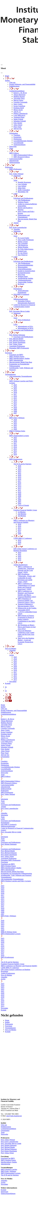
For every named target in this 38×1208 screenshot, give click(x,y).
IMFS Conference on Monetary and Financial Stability (19, 966)
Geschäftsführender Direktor (10, 767)
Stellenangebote (6, 789)
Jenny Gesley (5, 730)
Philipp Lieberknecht (8, 740)
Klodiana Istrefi (6, 734)
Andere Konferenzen (8, 973)
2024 (2, 887)
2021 (2, 928)
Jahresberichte (5, 787)
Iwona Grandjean (6, 732)
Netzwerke (4, 773)
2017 (2, 895)
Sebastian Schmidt (7, 747)
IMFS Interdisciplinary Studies (11, 868)
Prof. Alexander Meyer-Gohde (11, 832)
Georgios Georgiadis (8, 728)
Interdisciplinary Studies (9, 1162)
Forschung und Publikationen (10, 805)
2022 (2, 926)
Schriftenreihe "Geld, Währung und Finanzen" (16, 875)
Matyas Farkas (6, 726)
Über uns (4, 708)
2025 (2, 886)
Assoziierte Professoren (8, 858)
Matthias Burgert (6, 723)
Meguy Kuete (5, 736)
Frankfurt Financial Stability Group (12, 964)
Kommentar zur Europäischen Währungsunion (16, 873)
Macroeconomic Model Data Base (12, 871)
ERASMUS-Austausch (8, 824)
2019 (2, 891)
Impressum (4, 1192)
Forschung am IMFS (8, 864)
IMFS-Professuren (7, 792)
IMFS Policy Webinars (8, 916)
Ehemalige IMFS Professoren (10, 860)
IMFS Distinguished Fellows (10, 781)
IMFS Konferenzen (7, 957)
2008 (2, 912)
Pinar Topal (5, 753)
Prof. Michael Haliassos (9, 853)
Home (3, 705)
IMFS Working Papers (8, 866)
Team (3, 774)
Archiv (3, 979)
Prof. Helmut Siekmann (9, 844)
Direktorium (5, 765)
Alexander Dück (6, 725)
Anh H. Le (4, 738)
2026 (2, 920)
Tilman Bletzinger (7, 721)
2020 (2, 930)
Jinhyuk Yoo (5, 755)
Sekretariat (4, 799)
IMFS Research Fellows (9, 783)
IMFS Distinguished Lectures (10, 934)
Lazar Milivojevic (7, 741)
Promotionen (5, 822)
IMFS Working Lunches (9, 1169)
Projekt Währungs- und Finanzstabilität (14, 710)
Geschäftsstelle (6, 769)
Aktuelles (4, 813)
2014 (2, 901)
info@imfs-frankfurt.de (14, 1116)
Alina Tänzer (5, 751)
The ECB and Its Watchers (10, 962)
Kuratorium (5, 763)
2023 (2, 889)
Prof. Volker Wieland (8, 794)
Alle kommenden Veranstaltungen (12, 879)
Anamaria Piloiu (6, 743)
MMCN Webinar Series (9, 932)
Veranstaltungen (6, 877)
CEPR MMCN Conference (10, 968)
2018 (2, 893)
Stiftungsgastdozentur (8, 826)
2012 (2, 904)
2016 (2, 897)
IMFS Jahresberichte (8, 870)
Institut (3, 707)
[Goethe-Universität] (11, 1206)
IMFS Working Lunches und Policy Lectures (16, 881)
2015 (2, 899)
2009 (2, 910)
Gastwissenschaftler (7, 785)
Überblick (4, 761)
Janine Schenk (5, 745)
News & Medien (6, 975)
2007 (2, 914)
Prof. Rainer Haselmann (9, 855)
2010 (2, 908)
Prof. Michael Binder (8, 851)
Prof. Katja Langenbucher (9, 808)
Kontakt (3, 1010)
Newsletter (4, 1008)
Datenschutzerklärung (8, 1193)
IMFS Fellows (5, 776)
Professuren (5, 790)
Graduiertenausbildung (8, 714)
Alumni (3, 806)
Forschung (4, 862)
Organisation (5, 757)
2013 (2, 903)
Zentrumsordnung (7, 771)
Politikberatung (6, 712)
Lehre (3, 803)
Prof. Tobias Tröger (7, 856)
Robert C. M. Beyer (7, 719)
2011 (2, 906)
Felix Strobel (5, 749)
